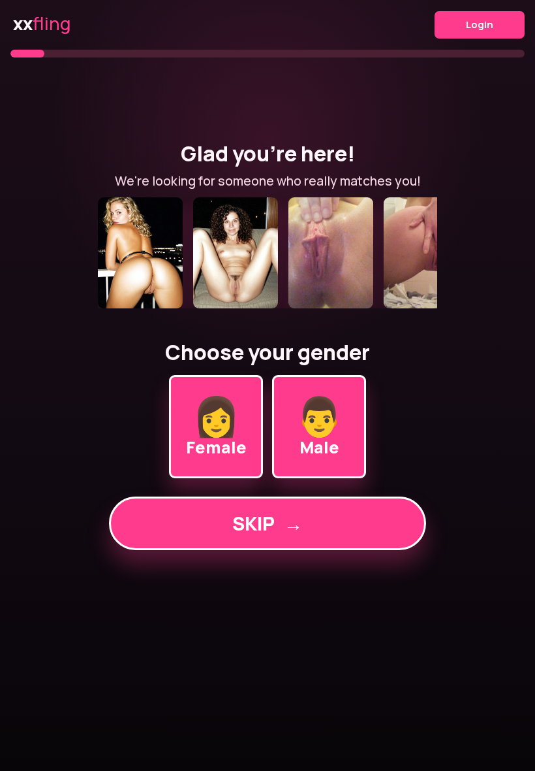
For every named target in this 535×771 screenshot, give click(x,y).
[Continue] (267, 252)
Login (479, 24)
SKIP (267, 523)
